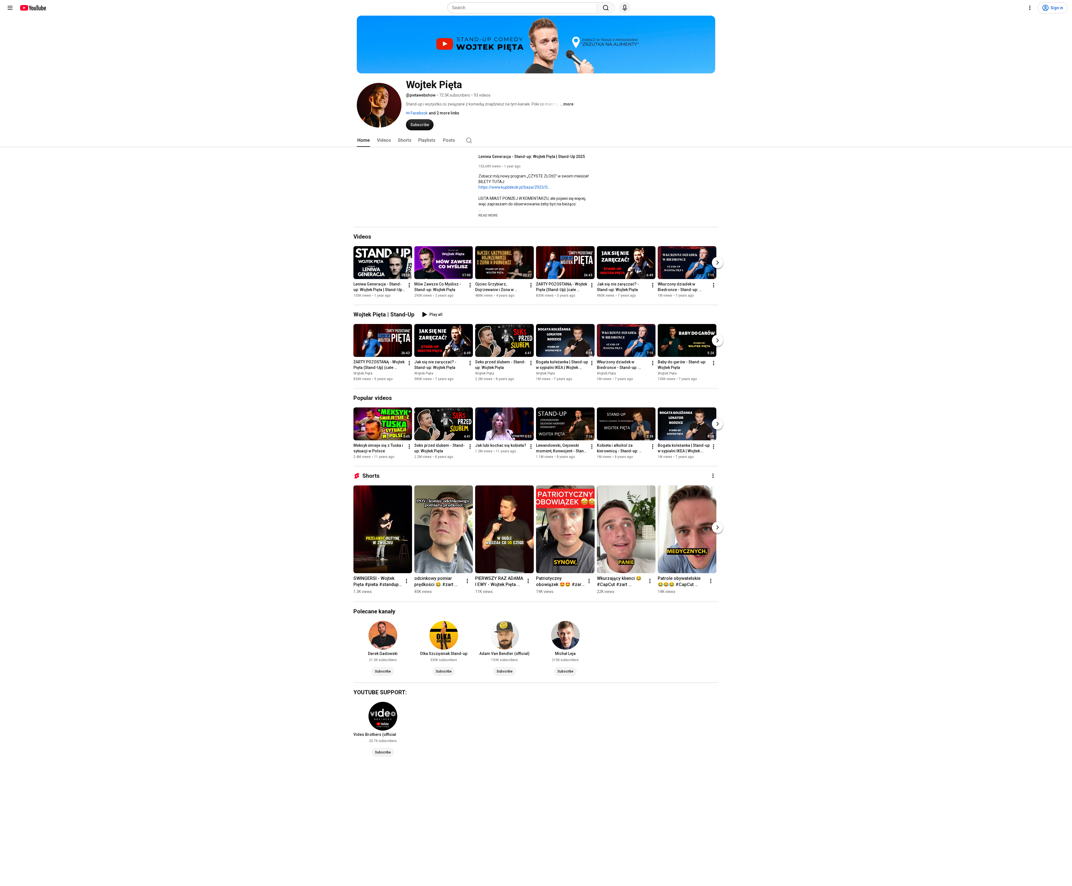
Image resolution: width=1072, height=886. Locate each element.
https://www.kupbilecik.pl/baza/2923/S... (514, 187)
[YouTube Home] (33, 8)
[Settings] (1029, 7)
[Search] (606, 7)
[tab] (363, 140)
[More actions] (409, 285)
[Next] (717, 262)
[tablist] (536, 140)
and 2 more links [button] (444, 113)
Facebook (419, 113)
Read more (488, 215)
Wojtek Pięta (362, 373)
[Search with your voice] (624, 7)
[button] (488, 215)
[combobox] (524, 7)
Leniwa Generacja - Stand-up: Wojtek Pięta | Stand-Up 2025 (531, 156)
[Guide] (10, 7)
